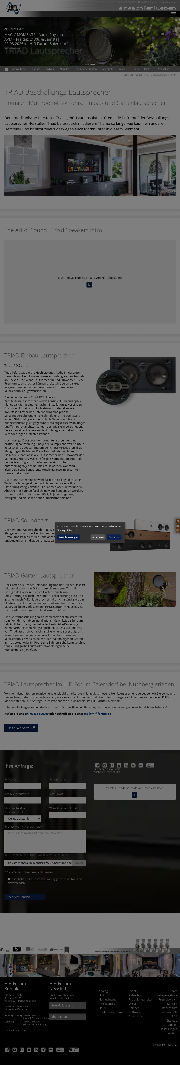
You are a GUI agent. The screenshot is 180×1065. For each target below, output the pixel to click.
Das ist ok (114, 537)
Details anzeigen (69, 537)
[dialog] (90, 532)
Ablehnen (98, 537)
